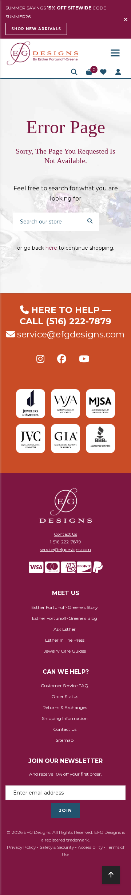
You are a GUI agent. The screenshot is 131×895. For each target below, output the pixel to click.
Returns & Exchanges (65, 707)
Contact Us (65, 534)
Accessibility (90, 847)
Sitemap (65, 740)
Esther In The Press (64, 640)
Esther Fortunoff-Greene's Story (64, 607)
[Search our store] (90, 221)
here (51, 248)
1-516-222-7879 (65, 541)
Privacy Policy (21, 847)
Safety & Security (57, 847)
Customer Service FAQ (64, 685)
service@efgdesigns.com (71, 334)
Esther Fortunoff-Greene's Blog (64, 618)
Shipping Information (65, 718)
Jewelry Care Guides (65, 651)
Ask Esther (64, 629)
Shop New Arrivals (36, 29)
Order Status (64, 696)
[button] (74, 72)
